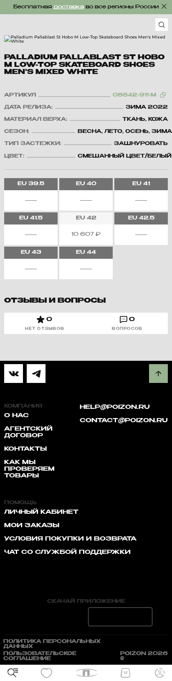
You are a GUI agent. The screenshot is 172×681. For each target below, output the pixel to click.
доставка (68, 7)
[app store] (52, 616)
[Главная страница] (86, 673)
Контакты (25, 449)
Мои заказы (31, 525)
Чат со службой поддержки (67, 552)
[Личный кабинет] (159, 673)
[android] (120, 617)
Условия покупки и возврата (70, 539)
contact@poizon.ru (124, 420)
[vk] (13, 373)
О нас (16, 415)
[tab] (45, 323)
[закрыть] (164, 6)
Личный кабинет (41, 512)
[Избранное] (46, 673)
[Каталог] (12, 673)
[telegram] (36, 373)
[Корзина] (125, 673)
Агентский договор (28, 432)
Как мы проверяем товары (29, 469)
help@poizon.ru (115, 407)
